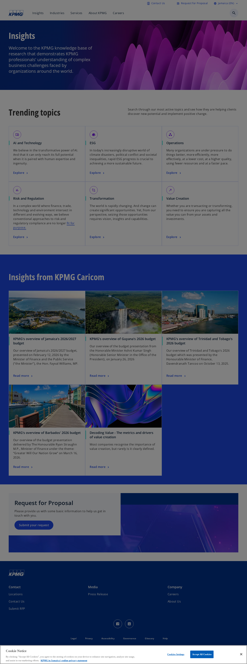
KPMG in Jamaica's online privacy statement (64, 660)
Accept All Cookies (202, 654)
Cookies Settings (175, 654)
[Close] (241, 654)
